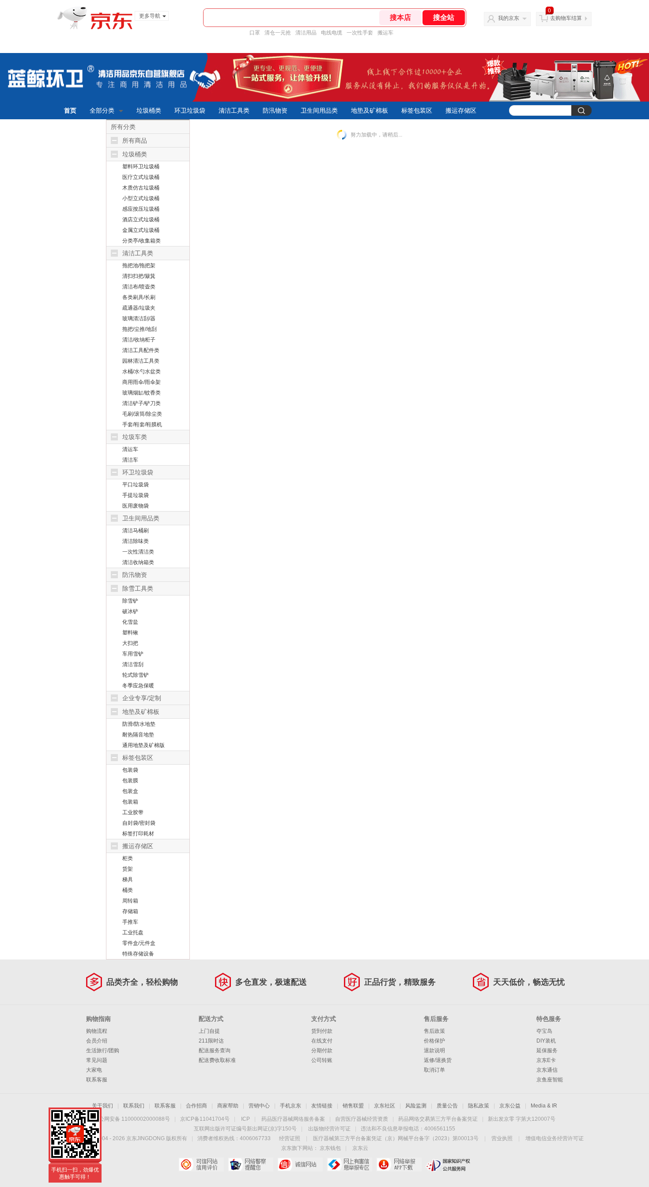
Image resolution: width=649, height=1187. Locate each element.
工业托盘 (132, 932)
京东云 (360, 1148)
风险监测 (415, 1106)
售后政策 (434, 1031)
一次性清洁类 (138, 552)
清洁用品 (306, 33)
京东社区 (384, 1106)
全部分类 (102, 110)
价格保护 (434, 1041)
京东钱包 (330, 1148)
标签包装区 (416, 110)
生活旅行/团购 (102, 1050)
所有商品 (134, 140)
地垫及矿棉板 (369, 110)
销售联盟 (353, 1106)
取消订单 (434, 1070)
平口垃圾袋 (135, 485)
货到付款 (321, 1031)
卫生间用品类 (319, 110)
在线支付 (321, 1041)
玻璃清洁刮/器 (138, 318)
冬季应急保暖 (138, 686)
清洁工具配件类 (140, 350)
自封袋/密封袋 (138, 823)
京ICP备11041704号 (205, 1119)
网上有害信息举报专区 (349, 1164)
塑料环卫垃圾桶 (140, 166)
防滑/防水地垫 (138, 724)
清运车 (130, 449)
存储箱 (130, 911)
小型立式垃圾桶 (140, 198)
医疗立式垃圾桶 (140, 177)
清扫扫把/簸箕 (138, 276)
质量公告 (447, 1106)
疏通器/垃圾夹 (138, 308)
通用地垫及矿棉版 (143, 745)
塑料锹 (130, 633)
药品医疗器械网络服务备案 (293, 1119)
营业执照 (502, 1138)
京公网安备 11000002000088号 (132, 1119)
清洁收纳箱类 (138, 562)
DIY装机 (546, 1041)
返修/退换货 (438, 1060)
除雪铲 (130, 601)
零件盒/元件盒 (138, 943)
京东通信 (547, 1070)
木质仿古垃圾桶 (140, 188)
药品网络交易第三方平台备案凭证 (438, 1119)
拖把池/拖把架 (138, 265)
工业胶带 (132, 812)
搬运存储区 (460, 110)
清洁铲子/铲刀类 (141, 403)
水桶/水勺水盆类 (141, 371)
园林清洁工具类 (140, 361)
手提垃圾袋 (135, 495)
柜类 (127, 858)
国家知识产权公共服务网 (448, 1164)
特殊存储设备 (138, 954)
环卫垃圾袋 (189, 110)
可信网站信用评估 (201, 1164)
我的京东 (508, 18)
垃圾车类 (134, 436)
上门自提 (209, 1031)
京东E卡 (546, 1060)
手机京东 (290, 1106)
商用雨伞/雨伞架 (141, 382)
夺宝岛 (544, 1031)
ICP (245, 1119)
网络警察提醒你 (250, 1164)
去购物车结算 (566, 18)
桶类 (127, 890)
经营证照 (289, 1138)
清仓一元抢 (277, 33)
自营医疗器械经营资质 (361, 1119)
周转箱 (130, 901)
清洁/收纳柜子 (138, 340)
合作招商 (196, 1106)
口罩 (254, 33)
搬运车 (385, 33)
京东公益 (510, 1106)
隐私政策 (478, 1106)
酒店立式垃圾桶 (140, 219)
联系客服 (96, 1080)
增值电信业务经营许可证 (554, 1138)
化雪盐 (130, 622)
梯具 (127, 879)
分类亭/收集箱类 (141, 241)
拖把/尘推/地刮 (139, 329)
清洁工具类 (234, 110)
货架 (127, 869)
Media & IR (544, 1106)
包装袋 (130, 770)
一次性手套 (360, 33)
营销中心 (259, 1106)
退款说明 (434, 1050)
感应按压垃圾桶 (140, 209)
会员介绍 (96, 1041)
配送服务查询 (214, 1050)
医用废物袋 (135, 506)
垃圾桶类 (148, 110)
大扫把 (130, 643)
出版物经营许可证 (329, 1129)
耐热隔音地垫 (138, 735)
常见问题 (96, 1060)
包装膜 (130, 780)
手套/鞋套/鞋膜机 (142, 424)
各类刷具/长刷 (138, 297)
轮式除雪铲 (135, 675)
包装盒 (130, 791)
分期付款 (321, 1050)
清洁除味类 (135, 541)
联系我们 (133, 1106)
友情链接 (321, 1106)
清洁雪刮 (132, 664)
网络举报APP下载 (399, 1164)
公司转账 (321, 1060)
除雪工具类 (137, 588)
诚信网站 (300, 1164)
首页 (70, 110)
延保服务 (547, 1050)
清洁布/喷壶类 (138, 287)
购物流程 (96, 1031)
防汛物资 (275, 110)
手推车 (130, 922)
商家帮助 (227, 1106)
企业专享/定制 (141, 698)
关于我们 (102, 1106)
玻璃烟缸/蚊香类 (141, 393)
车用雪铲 (132, 654)
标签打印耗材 (138, 834)
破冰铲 (130, 611)
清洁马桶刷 (135, 530)
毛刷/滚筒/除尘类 (142, 414)
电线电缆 (331, 33)
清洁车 (130, 460)
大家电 (94, 1070)
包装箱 (130, 802)
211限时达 (211, 1041)
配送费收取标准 (217, 1060)
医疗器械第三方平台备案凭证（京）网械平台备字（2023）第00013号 (396, 1138)
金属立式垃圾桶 (140, 230)
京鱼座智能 (549, 1080)
